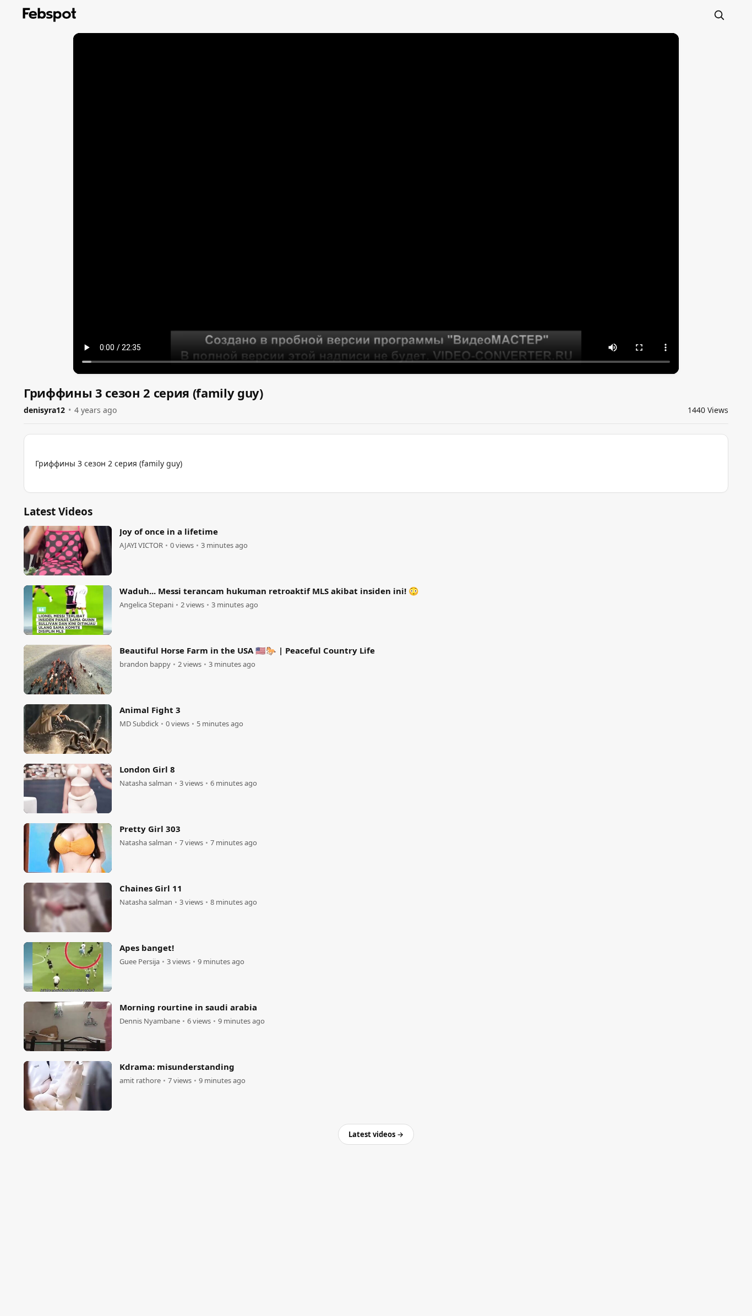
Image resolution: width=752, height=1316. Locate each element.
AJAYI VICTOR (141, 545)
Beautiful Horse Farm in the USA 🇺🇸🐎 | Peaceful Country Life (247, 650)
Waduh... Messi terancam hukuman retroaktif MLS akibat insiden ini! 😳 (269, 590)
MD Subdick (139, 723)
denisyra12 (44, 410)
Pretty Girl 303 (150, 828)
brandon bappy (145, 664)
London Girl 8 (147, 769)
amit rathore (140, 1080)
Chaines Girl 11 (150, 888)
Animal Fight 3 (150, 709)
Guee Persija (139, 961)
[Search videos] (719, 14)
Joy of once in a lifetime (168, 531)
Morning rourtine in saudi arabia (188, 1007)
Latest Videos (58, 511)
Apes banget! (146, 947)
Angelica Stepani (146, 605)
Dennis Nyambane (149, 1021)
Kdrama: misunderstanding (177, 1066)
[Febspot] (50, 15)
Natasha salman (145, 783)
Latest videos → (376, 1134)
